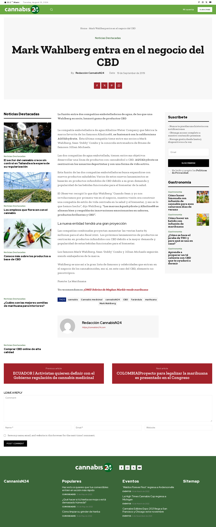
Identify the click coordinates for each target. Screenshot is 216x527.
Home (83, 28)
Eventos (127, 491)
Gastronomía (175, 192)
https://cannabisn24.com (93, 327)
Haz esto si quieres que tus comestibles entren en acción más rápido (85, 489)
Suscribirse (188, 163)
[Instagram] (203, 2)
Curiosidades (69, 494)
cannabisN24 (112, 299)
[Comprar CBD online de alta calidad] (27, 326)
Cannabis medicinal (91, 299)
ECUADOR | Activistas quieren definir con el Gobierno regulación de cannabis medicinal (54, 375)
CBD (125, 299)
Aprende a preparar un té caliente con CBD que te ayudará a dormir (179, 257)
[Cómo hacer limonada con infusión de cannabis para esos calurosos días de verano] (203, 197)
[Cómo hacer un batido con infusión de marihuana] (203, 220)
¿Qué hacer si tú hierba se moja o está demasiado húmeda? (84, 501)
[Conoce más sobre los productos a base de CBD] (27, 233)
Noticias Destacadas (108, 38)
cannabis (73, 299)
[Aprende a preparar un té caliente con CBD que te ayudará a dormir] (203, 254)
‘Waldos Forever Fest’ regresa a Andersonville (148, 487)
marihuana (151, 299)
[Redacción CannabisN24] (69, 326)
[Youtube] (210, 2)
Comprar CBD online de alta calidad (22, 350)
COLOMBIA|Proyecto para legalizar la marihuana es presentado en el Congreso (162, 375)
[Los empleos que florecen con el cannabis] (27, 187)
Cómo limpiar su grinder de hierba (81, 511)
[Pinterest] (111, 85)
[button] (51, 9)
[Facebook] (199, 2)
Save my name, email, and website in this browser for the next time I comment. (51, 435)
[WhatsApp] (119, 85)
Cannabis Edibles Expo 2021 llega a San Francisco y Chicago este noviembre (145, 510)
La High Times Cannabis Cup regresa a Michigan (144, 498)
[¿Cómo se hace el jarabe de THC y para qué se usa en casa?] (203, 237)
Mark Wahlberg (108, 303)
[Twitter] (206, 2)
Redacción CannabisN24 (90, 73)
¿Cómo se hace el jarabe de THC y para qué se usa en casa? (180, 239)
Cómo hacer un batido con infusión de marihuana (178, 222)
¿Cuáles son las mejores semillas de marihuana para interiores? (26, 304)
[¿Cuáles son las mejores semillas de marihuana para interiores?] (27, 280)
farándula (136, 299)
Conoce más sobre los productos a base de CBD (27, 257)
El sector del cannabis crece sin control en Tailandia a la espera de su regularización (27, 163)
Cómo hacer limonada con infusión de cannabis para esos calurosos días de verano (181, 202)
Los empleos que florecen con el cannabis (26, 211)
